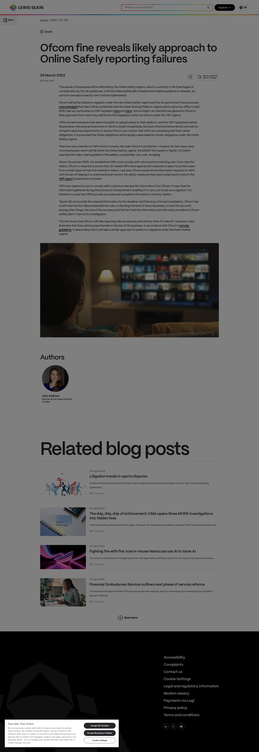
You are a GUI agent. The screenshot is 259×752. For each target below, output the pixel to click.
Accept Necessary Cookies (99, 733)
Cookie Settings (99, 740)
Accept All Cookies (100, 726)
